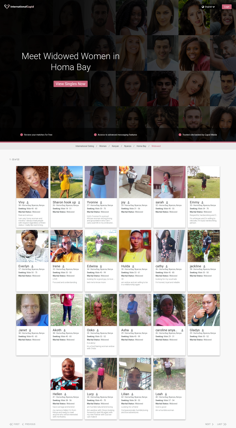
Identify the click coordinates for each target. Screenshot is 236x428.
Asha (125, 330)
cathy (159, 266)
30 (122, 279)
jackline (195, 266)
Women (103, 146)
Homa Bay (141, 146)
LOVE (55, 279)
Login (226, 6)
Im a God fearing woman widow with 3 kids (100, 347)
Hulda (125, 266)
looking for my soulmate (166, 279)
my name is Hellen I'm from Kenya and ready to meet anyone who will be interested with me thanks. (65, 413)
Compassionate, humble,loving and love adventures (134, 411)
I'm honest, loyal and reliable (168, 282)
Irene (56, 266)
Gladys (195, 330)
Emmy (194, 202)
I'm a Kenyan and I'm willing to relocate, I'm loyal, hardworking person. (203, 220)
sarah (160, 202)
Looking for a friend (129, 407)
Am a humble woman (165, 410)
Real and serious (25, 215)
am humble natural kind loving (100, 407)
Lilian (125, 394)
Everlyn (23, 266)
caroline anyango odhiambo (167, 330)
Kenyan (115, 146)
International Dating (85, 146)
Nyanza (127, 146)
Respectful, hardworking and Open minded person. (204, 215)
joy (123, 202)
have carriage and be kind (63, 407)
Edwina (92, 266)
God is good (161, 407)
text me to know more (96, 282)
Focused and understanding (65, 282)
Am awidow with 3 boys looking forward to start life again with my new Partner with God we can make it (100, 413)
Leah (159, 394)
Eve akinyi (91, 343)
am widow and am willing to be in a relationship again (134, 283)
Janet (22, 330)
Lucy (90, 394)
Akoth (57, 330)
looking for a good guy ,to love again (101, 279)
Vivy (21, 202)
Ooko (91, 330)
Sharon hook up (64, 202)
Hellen (57, 394)
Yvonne (92, 202)
